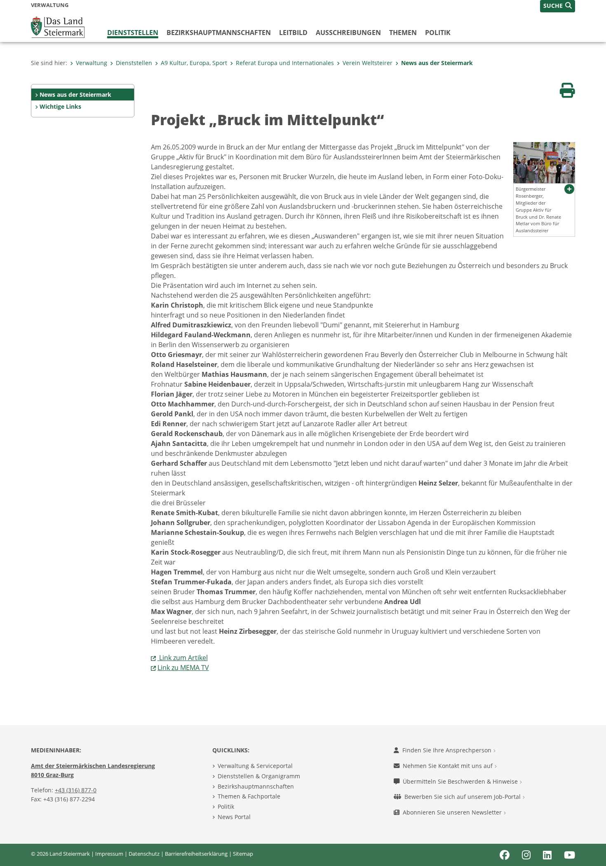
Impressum (109, 853)
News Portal (234, 817)
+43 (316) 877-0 (75, 790)
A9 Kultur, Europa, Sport (194, 63)
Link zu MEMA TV (183, 667)
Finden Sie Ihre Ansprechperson (447, 750)
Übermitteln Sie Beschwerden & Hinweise (461, 781)
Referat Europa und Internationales (285, 63)
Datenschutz (144, 853)
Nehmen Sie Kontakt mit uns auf (448, 766)
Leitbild (293, 32)
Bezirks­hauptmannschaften (219, 32)
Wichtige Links (60, 106)
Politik (438, 32)
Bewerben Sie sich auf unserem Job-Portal (463, 797)
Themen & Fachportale (249, 796)
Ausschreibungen (348, 32)
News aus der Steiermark (437, 63)
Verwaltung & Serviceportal (255, 766)
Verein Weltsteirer (367, 63)
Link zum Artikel (182, 657)
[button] (557, 6)
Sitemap (243, 853)
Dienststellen (132, 32)
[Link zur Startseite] (58, 26)
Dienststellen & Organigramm (259, 776)
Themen (403, 32)
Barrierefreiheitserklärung (196, 853)
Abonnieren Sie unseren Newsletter (453, 812)
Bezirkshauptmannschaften (256, 786)
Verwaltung (91, 63)
